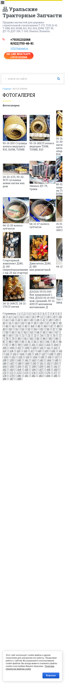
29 (56, 319)
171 (12, 372)
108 (27, 347)
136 (49, 357)
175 (41, 372)
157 (26, 366)
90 (22, 341)
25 (31, 319)
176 (48, 372)
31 (10, 322)
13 (21, 316)
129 (58, 354)
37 (47, 322)
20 (60, 316)
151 (41, 363)
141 (26, 360)
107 (19, 347)
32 (16, 322)
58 (60, 329)
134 (35, 357)
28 (50, 319)
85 (50, 338)
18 (48, 316)
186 (4, 378)
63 (31, 332)
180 (19, 375)
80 (19, 338)
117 (32, 350)
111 (48, 347)
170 (5, 372)
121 (60, 350)
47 (51, 326)
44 (32, 326)
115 (18, 350)
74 (41, 335)
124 (22, 354)
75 (47, 335)
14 (27, 316)
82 (31, 338)
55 (41, 329)
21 (6, 319)
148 (19, 363)
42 (19, 326)
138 (4, 360)
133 (27, 357)
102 (41, 344)
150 (34, 363)
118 (39, 350)
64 (37, 332)
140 (19, 360)
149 (27, 363)
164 (19, 369)
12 (15, 316)
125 (29, 354)
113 (4, 350)
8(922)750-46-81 (22, 43)
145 (56, 360)
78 (6, 338)
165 (26, 369)
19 (54, 316)
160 (48, 366)
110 (42, 347)
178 (4, 375)
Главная (7, 88)
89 (16, 341)
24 (25, 319)
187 (12, 378)
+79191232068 (20, 39)
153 (56, 363)
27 (44, 319)
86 (56, 338)
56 (47, 329)
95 (54, 341)
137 (57, 357)
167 (41, 369)
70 (16, 335)
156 (19, 366)
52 (22, 329)
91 (29, 341)
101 (33, 344)
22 (12, 319)
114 (11, 350)
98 (13, 344)
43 (25, 326)
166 (34, 369)
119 (46, 350)
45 (38, 326)
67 (56, 332)
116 (25, 350)
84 (44, 338)
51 (16, 329)
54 (35, 329)
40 (6, 326)
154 (5, 366)
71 (22, 335)
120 (53, 350)
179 (12, 375)
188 (19, 378)
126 (36, 354)
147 (12, 363)
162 (4, 369)
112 (55, 347)
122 (7, 354)
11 (10, 316)
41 (13, 326)
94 (47, 341)
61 (19, 332)
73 (35, 335)
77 (60, 335)
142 (34, 360)
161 (55, 366)
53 (29, 329)
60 (13, 332)
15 (33, 316)
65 (44, 332)
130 (6, 357)
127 (44, 354)
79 (13, 338)
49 (4, 329)
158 (34, 366)
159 (41, 366)
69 (10, 335)
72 (28, 335)
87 (4, 341)
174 (34, 372)
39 (60, 322)
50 (10, 329)
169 (56, 369)
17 (42, 316)
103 (48, 344)
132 (20, 357)
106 (12, 347)
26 (37, 319)
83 (37, 338)
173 (26, 372)
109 (34, 347)
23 (19, 319)
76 (54, 335)
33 (22, 322)
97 (6, 344)
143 (41, 360)
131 (13, 357)
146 (5, 363)
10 (4, 316)
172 (19, 372)
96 (60, 341)
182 (33, 375)
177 (55, 372)
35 (35, 322)
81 (25, 338)
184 (48, 375)
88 (10, 341)
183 (41, 375)
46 (45, 326)
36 (41, 322)
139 (12, 360)
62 (25, 332)
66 (50, 332)
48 (58, 326)
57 (54, 329)
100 (26, 344)
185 (55, 375)
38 (54, 322)
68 (4, 335)
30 (4, 322)
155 (12, 366)
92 (35, 341)
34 (28, 322)
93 (41, 341)
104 (56, 344)
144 (49, 360)
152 (49, 363)
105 (5, 347)
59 (6, 332)
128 (51, 354)
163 (12, 369)
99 (19, 344)
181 (26, 375)
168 (48, 369)
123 (14, 354)
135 (42, 357)
